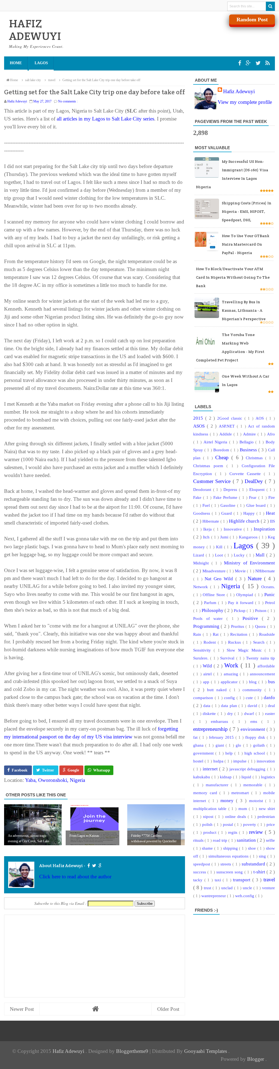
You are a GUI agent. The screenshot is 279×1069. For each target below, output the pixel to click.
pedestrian (266, 816)
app (207, 681)
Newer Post (22, 1009)
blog (253, 681)
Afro (271, 434)
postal (228, 824)
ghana (199, 745)
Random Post (252, 19)
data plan (229, 705)
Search (259, 642)
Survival (228, 658)
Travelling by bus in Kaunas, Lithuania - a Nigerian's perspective (244, 310)
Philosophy (213, 610)
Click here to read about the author (75, 876)
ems (256, 721)
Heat (270, 513)
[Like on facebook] (88, 865)
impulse (240, 761)
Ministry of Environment (249, 563)
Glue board (256, 505)
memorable (254, 784)
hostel (199, 761)
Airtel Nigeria (216, 442)
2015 (199, 418)
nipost (209, 816)
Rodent (211, 642)
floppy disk (256, 737)
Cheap (223, 457)
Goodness (202, 513)
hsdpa (219, 761)
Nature (256, 578)
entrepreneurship (211, 729)
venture (268, 887)
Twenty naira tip (260, 658)
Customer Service (213, 481)
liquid (247, 776)
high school (255, 753)
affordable (266, 666)
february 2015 (222, 737)
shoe (252, 848)
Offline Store (215, 594)
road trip (220, 840)
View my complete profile (245, 102)
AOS (261, 418)
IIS (272, 521)
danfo (269, 697)
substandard (254, 864)
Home (16, 63)
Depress (231, 489)
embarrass (221, 721)
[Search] (270, 6)
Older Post (168, 1009)
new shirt (267, 808)
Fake (198, 497)
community (253, 689)
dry (231, 713)
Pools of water (209, 618)
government (204, 753)
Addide (226, 434)
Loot (220, 555)
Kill (220, 546)
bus (271, 681)
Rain (198, 634)
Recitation (239, 634)
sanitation (247, 840)
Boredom (222, 449)
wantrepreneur (214, 895)
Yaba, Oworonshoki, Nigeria (55, 780)
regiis (233, 832)
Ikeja (208, 529)
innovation (266, 761)
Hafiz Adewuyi (239, 91)
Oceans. (268, 586)
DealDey (255, 481)
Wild (208, 666)
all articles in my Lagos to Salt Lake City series (105, 119)
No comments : (68, 101)
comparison (204, 697)
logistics (268, 776)
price (270, 824)
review (257, 832)
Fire (271, 497)
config (230, 697)
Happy (249, 513)
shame (208, 848)
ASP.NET (228, 426)
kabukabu (202, 776)
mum (243, 808)
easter (270, 713)
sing (263, 856)
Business (249, 449)
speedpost (202, 864)
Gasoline (228, 505)
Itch (207, 537)
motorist (257, 800)
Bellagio (247, 442)
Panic (269, 594)
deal (271, 705)
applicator (230, 681)
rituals (199, 840)
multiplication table (210, 808)
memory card (206, 792)
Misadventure (214, 571)
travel (269, 879)
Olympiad (245, 594)
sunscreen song (230, 872)
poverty (250, 824)
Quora (261, 626)
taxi (219, 879)
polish (208, 824)
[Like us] (240, 63)
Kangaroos (249, 537)
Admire (250, 434)
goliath (259, 745)
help (229, 753)
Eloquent (257, 489)
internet (211, 768)
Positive (252, 618)
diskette (210, 713)
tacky (198, 879)
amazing (232, 674)
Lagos (41, 63)
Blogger (256, 1059)
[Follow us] (259, 63)
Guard (227, 513)
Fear (253, 497)
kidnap (226, 776)
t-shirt (259, 871)
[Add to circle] (249, 63)
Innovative (234, 529)
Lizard (199, 555)
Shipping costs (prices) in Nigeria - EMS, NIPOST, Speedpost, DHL (246, 211)
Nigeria (232, 586)
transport (242, 879)
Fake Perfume (226, 497)
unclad (227, 887)
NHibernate (265, 571)
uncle (248, 887)
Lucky (240, 555)
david (253, 705)
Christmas (255, 457)
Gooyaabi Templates (206, 1051)
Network (201, 586)
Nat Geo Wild (220, 578)
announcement (262, 674)
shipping (231, 848)
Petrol (270, 602)
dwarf (250, 713)
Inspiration (264, 529)
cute (250, 697)
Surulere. (201, 658)
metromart (241, 792)
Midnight (202, 563)
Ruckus (235, 642)
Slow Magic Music (245, 650)
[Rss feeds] (267, 63)
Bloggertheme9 (132, 1051)
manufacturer (218, 784)
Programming (207, 626)
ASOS (200, 426)
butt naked (218, 689)
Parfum (211, 602)
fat (196, 737)
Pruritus (238, 626)
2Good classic (230, 418)
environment (253, 729)
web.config (245, 895)
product (210, 832)
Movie (241, 571)
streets (226, 864)
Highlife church (245, 521)
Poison (261, 610)
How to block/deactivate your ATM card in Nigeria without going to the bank (233, 277)
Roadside (267, 634)
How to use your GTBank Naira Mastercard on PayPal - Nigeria (245, 244)
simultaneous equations (229, 856)
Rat (216, 634)
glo (239, 745)
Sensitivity (203, 650)
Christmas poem (209, 465)
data (207, 705)
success (200, 872)
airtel (208, 674)
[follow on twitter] (94, 865)
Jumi (225, 537)
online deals (236, 816)
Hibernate (211, 521)
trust (208, 887)
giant (221, 745)
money (228, 800)
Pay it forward (241, 602)
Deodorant (203, 489)
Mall (261, 555)
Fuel (206, 505)
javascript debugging (248, 769)
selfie (270, 840)
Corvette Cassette (246, 473)
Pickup (240, 610)
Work (232, 665)
